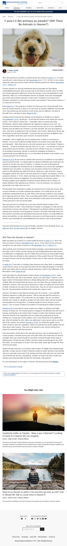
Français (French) (58, 70)
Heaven (55, 362)
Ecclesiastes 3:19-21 (49, 275)
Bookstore (29, 7)
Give (60, 7)
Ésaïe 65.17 (11, 106)
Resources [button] (17, 7)
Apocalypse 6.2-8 (35, 80)
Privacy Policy (16, 536)
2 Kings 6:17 (51, 245)
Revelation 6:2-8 (28, 243)
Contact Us (51, 7)
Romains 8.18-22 (8, 159)
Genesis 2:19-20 (32, 322)
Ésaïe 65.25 (31, 113)
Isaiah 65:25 (20, 271)
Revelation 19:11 (40, 245)
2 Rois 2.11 (51, 78)
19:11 (36, 243)
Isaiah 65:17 (8, 264)
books (36, 373)
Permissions (25, 536)
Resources (11, 16)
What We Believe (42, 536)
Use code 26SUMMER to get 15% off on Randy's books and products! (33, 11)
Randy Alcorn (13, 70)
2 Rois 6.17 (12, 85)
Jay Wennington (12, 366)
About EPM (40, 7)
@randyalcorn (16, 373)
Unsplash (20, 366)
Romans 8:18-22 (8, 308)
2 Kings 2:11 (48, 241)
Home (7, 7)
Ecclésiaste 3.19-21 (12, 119)
